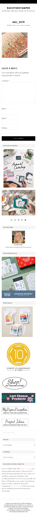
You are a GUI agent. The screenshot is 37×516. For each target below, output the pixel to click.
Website (4, 128)
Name (4, 109)
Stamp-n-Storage (25, 469)
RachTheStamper (18, 8)
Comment (6, 81)
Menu (18, 2)
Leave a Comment (25, 25)
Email (4, 118)
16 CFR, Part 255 (16, 486)
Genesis (18, 510)
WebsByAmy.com (23, 511)
